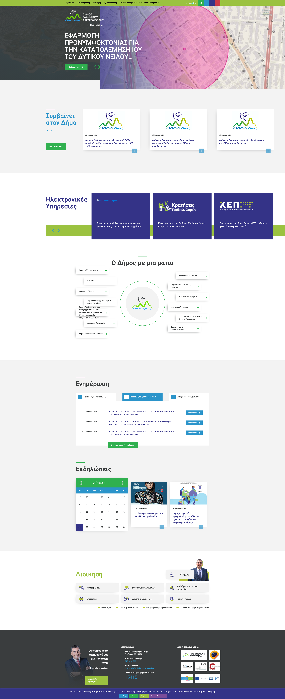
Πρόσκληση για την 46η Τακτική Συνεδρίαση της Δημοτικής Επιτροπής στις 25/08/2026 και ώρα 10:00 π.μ (141, 413)
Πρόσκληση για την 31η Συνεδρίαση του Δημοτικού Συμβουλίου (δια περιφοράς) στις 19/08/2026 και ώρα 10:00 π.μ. (140, 423)
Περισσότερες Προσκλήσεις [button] (123, 445)
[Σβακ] (201, 666)
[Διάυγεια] (187, 666)
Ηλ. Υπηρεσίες (84, 3)
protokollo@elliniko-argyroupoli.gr (139, 668)
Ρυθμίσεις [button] (144, 696)
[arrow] (81, 483)
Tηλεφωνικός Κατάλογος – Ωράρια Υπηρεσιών (139, 3)
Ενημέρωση (69, 3)
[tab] (96, 397)
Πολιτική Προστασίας (158, 696)
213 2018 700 (130, 661)
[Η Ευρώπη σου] (214, 655)
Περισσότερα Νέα (56, 147)
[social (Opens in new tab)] (206, 3)
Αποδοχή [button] (123, 696)
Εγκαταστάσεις (110, 3)
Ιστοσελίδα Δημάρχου (92, 680)
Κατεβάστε (192, 413)
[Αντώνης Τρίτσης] (187, 678)
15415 (131, 677)
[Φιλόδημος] (214, 666)
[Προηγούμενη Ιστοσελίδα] (194, 655)
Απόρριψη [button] (133, 696)
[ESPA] (207, 678)
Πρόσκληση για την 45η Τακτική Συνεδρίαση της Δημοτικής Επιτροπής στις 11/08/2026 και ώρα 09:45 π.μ (141, 433)
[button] (94, 67)
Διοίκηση (97, 3)
